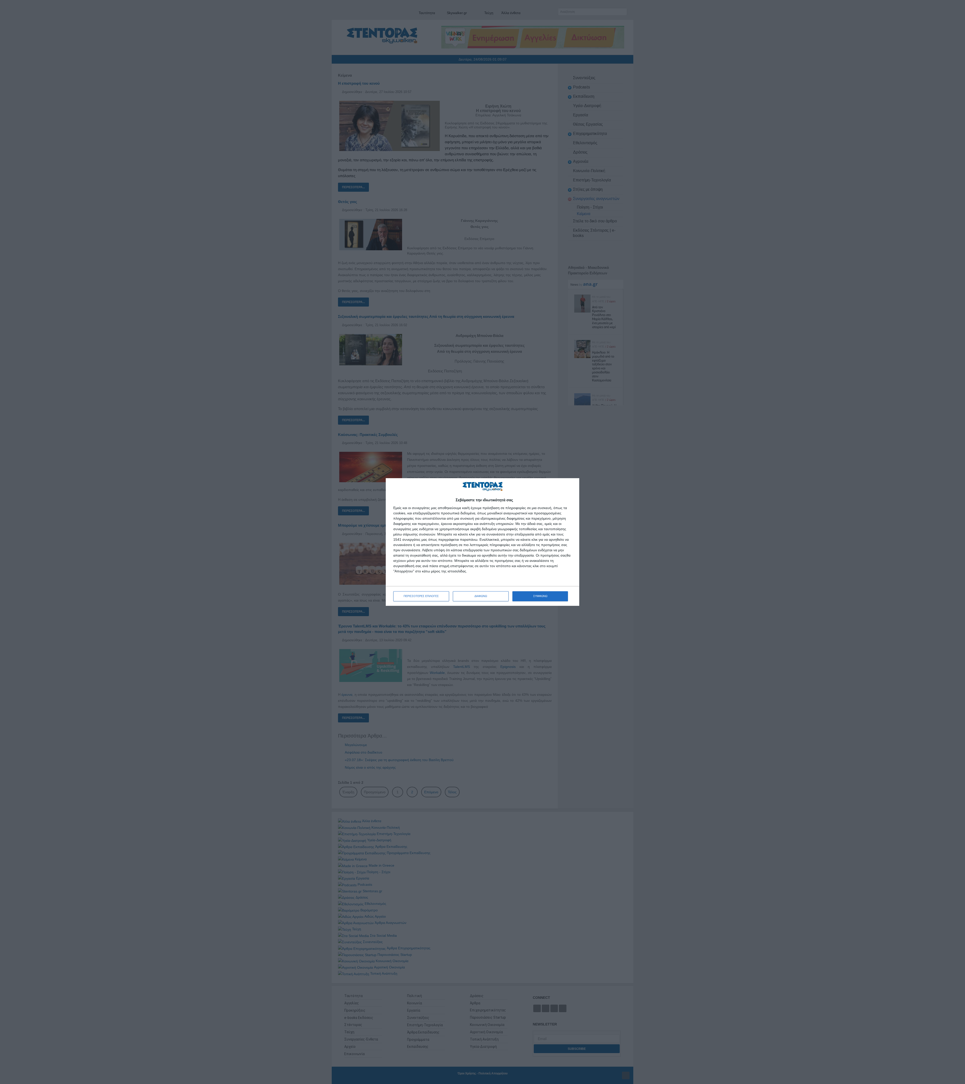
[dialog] (482, 542)
